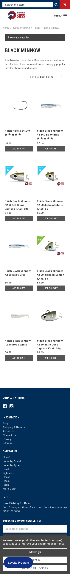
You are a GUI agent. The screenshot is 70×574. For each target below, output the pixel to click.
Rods (6, 484)
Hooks (6, 476)
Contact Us (9, 435)
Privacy (7, 439)
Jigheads (8, 473)
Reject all (35, 560)
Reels (6, 480)
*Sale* (6, 457)
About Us (8, 431)
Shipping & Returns (14, 427)
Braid (6, 469)
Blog (5, 423)
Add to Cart (18, 148)
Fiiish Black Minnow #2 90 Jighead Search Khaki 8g (50, 274)
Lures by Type (11, 465)
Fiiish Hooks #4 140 (17, 130)
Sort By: (34, 76)
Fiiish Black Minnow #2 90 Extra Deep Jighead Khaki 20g (50, 344)
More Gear (9, 488)
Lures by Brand (12, 461)
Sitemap (8, 442)
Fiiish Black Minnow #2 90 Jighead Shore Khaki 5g (50, 205)
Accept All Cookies (35, 568)
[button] (35, 37)
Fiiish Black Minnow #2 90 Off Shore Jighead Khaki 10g (18, 205)
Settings (35, 552)
